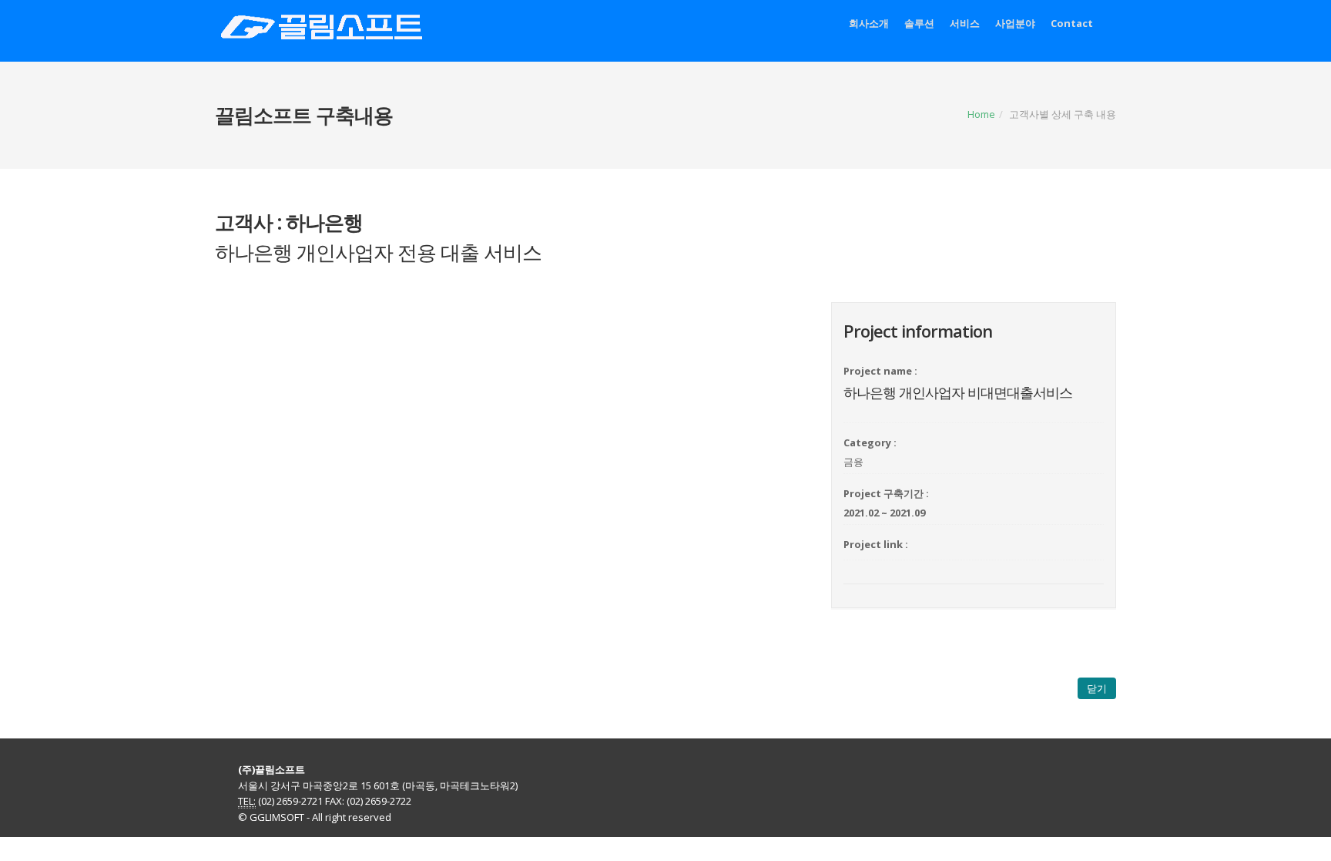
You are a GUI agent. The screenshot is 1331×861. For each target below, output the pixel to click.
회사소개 (869, 23)
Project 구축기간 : (886, 493)
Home (981, 114)
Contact (1072, 23)
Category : (870, 442)
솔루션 (919, 23)
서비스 (965, 23)
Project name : (880, 371)
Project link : (875, 544)
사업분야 (1015, 23)
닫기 (1097, 688)
